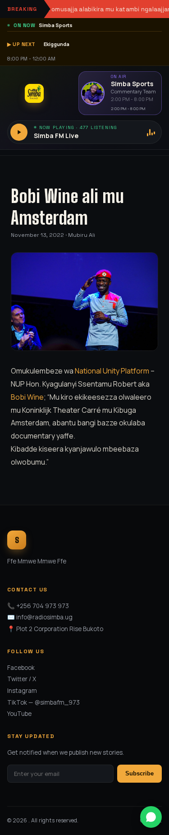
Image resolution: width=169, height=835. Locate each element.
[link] (112, 371)
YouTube (19, 714)
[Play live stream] (18, 132)
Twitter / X (21, 679)
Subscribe (139, 773)
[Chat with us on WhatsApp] (151, 817)
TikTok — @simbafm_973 (43, 702)
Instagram (22, 691)
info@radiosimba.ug (44, 617)
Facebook (21, 668)
